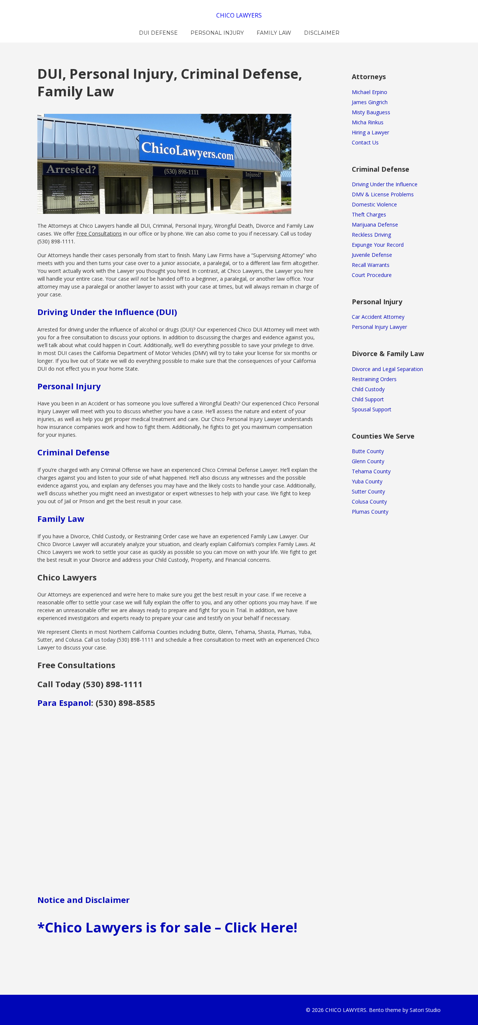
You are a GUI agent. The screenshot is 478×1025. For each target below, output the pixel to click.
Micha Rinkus (368, 122)
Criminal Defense (73, 452)
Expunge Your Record (378, 244)
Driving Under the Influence (385, 184)
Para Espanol (64, 702)
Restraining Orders (374, 379)
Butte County (368, 451)
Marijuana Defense (375, 224)
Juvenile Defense (372, 254)
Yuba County (367, 481)
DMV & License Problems (383, 194)
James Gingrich (370, 102)
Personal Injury (69, 386)
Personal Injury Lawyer (379, 326)
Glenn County (368, 461)
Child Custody (368, 389)
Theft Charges (369, 214)
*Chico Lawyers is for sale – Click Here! (167, 927)
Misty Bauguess (371, 112)
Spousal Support (371, 409)
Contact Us (365, 142)
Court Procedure (372, 274)
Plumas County (370, 511)
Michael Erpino (369, 92)
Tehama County (371, 471)
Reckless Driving (371, 234)
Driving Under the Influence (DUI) (107, 311)
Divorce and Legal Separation (387, 369)
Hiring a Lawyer (370, 132)
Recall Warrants (370, 264)
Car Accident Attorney (378, 316)
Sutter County (368, 491)
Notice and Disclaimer (83, 899)
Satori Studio (425, 1009)
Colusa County (369, 501)
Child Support (368, 399)
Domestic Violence (374, 204)
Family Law (60, 518)
